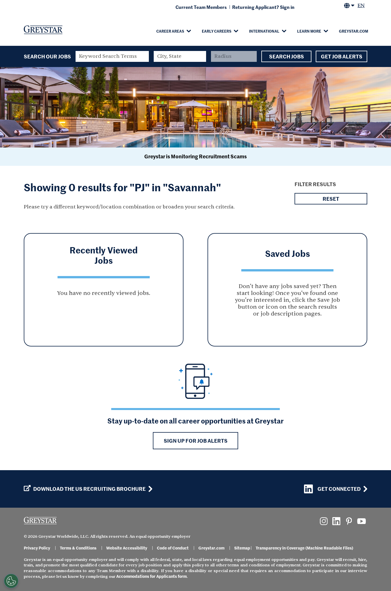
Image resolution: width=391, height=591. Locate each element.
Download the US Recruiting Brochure (89, 489)
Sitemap (242, 548)
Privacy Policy (37, 548)
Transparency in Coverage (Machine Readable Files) (304, 548)
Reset (331, 198)
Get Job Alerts (341, 56)
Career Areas (170, 31)
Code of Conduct (173, 548)
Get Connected (339, 488)
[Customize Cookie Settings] (11, 581)
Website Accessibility (126, 548)
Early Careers (216, 31)
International (264, 31)
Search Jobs (286, 56)
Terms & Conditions (78, 548)
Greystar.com (353, 31)
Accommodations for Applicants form (151, 576)
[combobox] (180, 56)
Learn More (309, 31)
